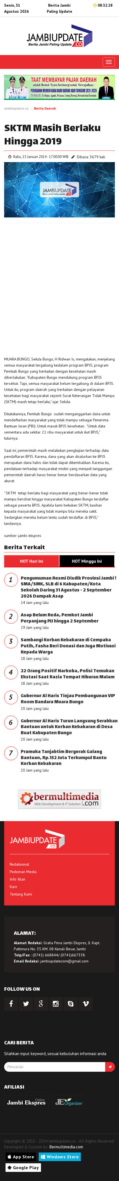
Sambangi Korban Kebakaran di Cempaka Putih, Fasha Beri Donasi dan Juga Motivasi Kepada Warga (68, 646)
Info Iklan (17, 879)
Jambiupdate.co (16, 108)
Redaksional (19, 864)
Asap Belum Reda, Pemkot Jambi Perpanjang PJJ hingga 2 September (60, 618)
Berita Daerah (45, 108)
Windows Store (63, 1156)
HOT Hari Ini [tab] (31, 561)
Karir (13, 886)
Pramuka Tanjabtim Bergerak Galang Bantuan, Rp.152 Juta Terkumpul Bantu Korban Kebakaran (64, 758)
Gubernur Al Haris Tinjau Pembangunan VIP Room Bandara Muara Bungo (68, 699)
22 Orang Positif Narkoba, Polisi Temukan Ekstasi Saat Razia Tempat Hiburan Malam (68, 674)
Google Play (26, 1167)
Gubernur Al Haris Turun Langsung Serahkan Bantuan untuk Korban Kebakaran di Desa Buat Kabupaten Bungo (69, 727)
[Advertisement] (59, 288)
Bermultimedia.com (66, 1146)
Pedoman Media (23, 871)
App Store (23, 1156)
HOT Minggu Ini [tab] (87, 561)
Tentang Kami (21, 894)
